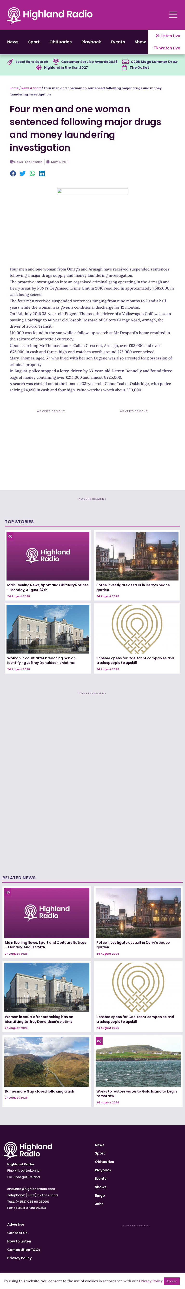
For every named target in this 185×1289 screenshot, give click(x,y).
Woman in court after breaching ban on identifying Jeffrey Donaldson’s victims (41, 660)
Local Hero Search (32, 61)
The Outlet (139, 67)
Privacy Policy (19, 1258)
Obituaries (60, 42)
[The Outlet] (124, 68)
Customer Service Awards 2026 (89, 61)
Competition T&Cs (23, 1249)
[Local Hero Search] (10, 62)
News (13, 42)
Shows (141, 42)
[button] (13, 174)
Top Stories (33, 162)
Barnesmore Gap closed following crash (39, 1091)
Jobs (99, 1203)
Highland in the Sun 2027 (66, 67)
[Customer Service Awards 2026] (56, 62)
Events (118, 42)
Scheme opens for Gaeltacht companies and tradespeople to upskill (135, 660)
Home (14, 88)
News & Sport (31, 88)
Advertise (15, 1224)
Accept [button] (172, 1281)
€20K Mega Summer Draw (154, 61)
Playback (91, 42)
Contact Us (17, 1232)
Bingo (100, 1195)
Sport (34, 42)
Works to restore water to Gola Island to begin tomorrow (136, 1094)
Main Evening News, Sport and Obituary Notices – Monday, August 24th (48, 587)
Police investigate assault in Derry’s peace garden (133, 587)
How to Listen (19, 1241)
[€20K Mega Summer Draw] (125, 62)
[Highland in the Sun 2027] (39, 68)
